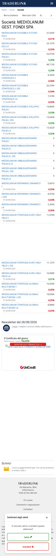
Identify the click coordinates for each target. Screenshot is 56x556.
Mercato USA (29, 15)
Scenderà (29, 546)
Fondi (12, 9)
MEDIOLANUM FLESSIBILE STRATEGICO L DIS (15, 87)
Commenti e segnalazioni (28, 504)
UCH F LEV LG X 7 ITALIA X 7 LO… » (28, 344)
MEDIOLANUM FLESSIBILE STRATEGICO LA (15, 98)
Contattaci (28, 509)
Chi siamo (28, 500)
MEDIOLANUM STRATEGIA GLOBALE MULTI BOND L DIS (20, 296)
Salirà (28, 537)
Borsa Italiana (11, 15)
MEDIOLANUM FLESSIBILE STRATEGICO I (15, 76)
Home (4, 9)
